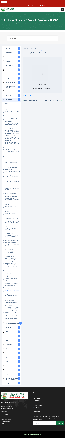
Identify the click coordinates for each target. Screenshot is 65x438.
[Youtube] (44, 5)
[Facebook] (40, 5)
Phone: (7, 406)
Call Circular (4, 417)
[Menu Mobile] (62, 9)
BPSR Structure (37, 398)
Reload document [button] (38, 88)
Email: (8, 408)
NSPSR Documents (5, 421)
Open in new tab (48, 88)
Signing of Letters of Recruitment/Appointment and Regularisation (52, 100)
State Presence (4, 426)
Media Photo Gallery (6, 419)
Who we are (36, 396)
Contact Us (36, 407)
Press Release (4, 414)
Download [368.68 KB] (28, 95)
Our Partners (37, 402)
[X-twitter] (42, 5)
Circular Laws (34, 48)
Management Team (38, 405)
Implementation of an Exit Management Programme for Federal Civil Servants (31, 100)
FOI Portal (3, 423)
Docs (6, 23)
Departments (37, 400)
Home (2, 23)
